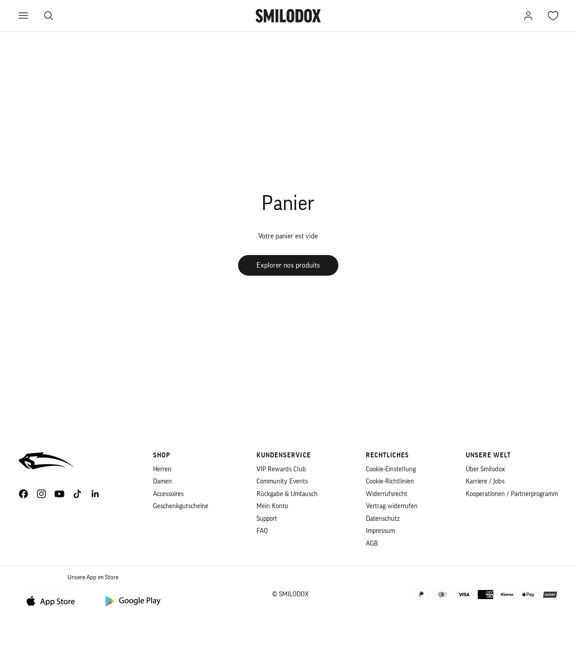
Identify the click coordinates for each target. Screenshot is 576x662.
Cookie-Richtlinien (390, 481)
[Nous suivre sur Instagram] (41, 493)
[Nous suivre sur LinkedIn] (95, 493)
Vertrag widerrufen (392, 506)
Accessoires (168, 494)
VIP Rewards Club (281, 469)
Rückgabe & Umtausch (287, 494)
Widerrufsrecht (386, 494)
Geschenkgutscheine (180, 506)
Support (266, 518)
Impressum (380, 531)
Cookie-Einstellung (391, 469)
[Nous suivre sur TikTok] (77, 493)
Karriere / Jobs (485, 481)
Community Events (282, 481)
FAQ (262, 531)
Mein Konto (272, 506)
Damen (162, 481)
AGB (372, 543)
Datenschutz (383, 518)
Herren (162, 469)
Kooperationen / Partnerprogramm (512, 494)
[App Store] (54, 601)
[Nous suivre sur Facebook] (23, 493)
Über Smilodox (485, 469)
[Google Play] (132, 601)
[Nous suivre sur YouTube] (59, 493)
